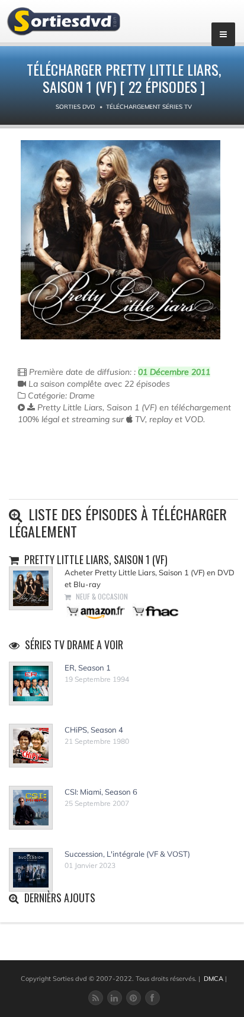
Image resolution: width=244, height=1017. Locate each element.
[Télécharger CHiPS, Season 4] (31, 745)
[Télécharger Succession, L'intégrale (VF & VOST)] (31, 870)
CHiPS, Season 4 (94, 729)
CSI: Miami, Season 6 (101, 791)
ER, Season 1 (88, 667)
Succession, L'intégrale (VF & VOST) (127, 854)
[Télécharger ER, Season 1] (31, 683)
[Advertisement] (87, 472)
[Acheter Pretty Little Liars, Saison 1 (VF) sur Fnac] (154, 610)
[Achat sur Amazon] (96, 610)
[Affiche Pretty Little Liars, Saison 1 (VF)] (120, 239)
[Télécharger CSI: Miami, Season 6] (31, 807)
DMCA (213, 978)
